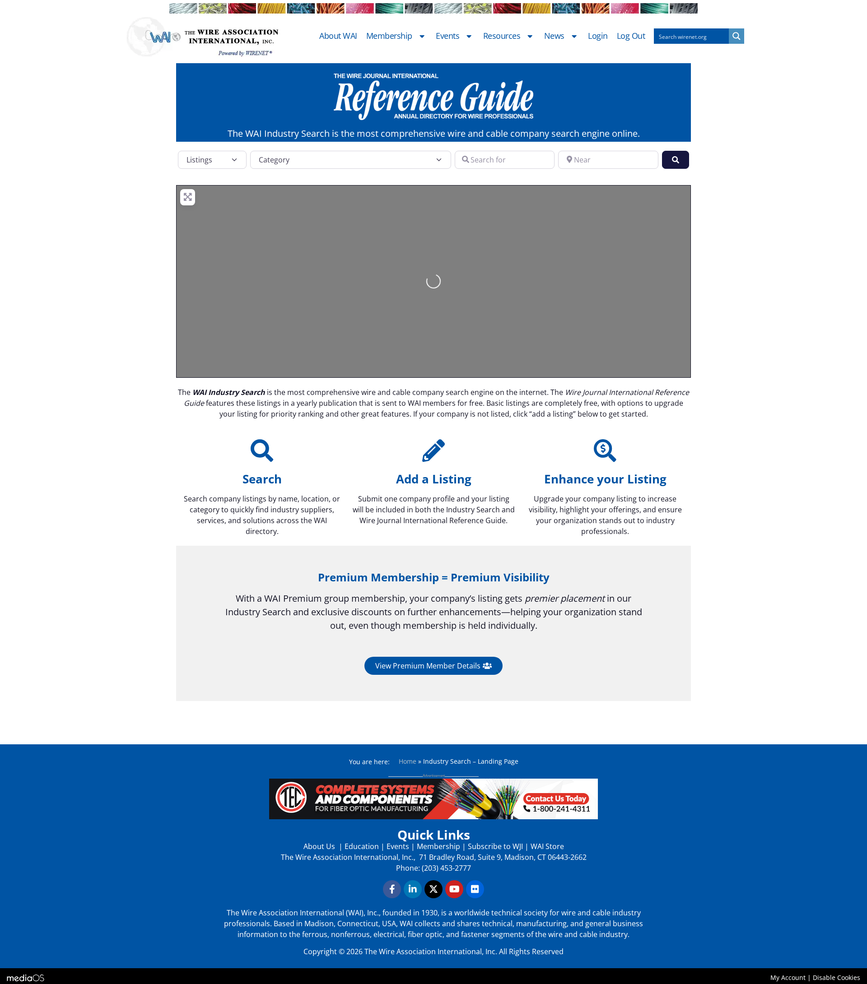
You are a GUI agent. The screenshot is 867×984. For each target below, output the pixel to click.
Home (407, 761)
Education (362, 846)
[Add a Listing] (433, 450)
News (554, 36)
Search (262, 479)
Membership (389, 36)
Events (447, 36)
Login (598, 36)
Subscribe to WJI (494, 846)
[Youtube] (454, 889)
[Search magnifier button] (736, 36)
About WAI (338, 36)
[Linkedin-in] (413, 889)
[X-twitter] (433, 889)
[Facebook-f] (392, 889)
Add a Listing (433, 479)
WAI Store (546, 846)
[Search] (262, 450)
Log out (631, 36)
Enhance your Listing (605, 479)
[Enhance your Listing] (605, 450)
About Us (320, 846)
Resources (502, 36)
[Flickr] (475, 889)
